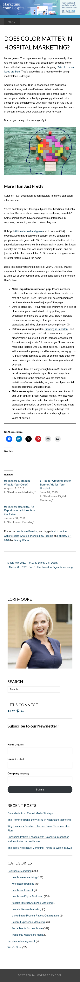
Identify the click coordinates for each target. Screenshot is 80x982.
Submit (40, 789)
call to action (59, 531)
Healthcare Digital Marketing (27, 896)
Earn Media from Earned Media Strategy (30, 813)
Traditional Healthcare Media (27, 934)
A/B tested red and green (28, 231)
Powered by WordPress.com (39, 975)
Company (18, 773)
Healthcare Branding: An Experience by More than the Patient (19, 510)
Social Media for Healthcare (27, 928)
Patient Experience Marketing (28, 922)
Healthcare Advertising (24, 877)
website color (11, 535)
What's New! (15, 947)
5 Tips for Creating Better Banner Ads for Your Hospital (55, 484)
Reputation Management (21, 941)
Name (16, 744)
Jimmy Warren (22, 540)
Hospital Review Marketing (26, 909)
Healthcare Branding (27, 531)
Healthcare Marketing (19, 871)
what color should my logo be (36, 535)
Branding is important (56, 329)
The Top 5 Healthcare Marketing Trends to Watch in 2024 (40, 847)
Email (16, 759)
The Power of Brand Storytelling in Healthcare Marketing (39, 819)
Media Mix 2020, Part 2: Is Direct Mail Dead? (31, 562)
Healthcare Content (22, 890)
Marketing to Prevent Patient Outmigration (35, 915)
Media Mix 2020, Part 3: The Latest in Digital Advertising (42, 567)
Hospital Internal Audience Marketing (32, 902)
